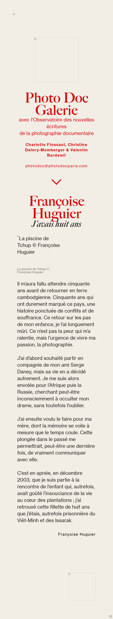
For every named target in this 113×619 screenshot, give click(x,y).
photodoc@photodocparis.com (56, 166)
